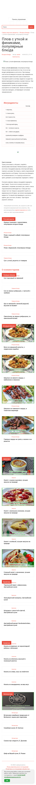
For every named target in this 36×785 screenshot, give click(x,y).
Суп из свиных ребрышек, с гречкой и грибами (17, 292)
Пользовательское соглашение (17, 767)
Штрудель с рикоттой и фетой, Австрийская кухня (14, 611)
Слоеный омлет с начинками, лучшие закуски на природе (17, 573)
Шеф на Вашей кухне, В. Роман (14, 753)
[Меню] (12, 23)
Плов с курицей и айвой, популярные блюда (17, 236)
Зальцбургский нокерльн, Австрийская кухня (17, 599)
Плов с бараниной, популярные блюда (17, 248)
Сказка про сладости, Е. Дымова (15, 741)
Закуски (6, 459)
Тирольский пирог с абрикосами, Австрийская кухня (15, 586)
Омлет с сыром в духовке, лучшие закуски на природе (16, 481)
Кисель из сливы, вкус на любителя (16, 672)
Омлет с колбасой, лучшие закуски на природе (17, 542)
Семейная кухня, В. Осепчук (13, 728)
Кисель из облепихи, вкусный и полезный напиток (15, 660)
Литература (7, 694)
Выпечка (6, 582)
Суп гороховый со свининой (13, 278)
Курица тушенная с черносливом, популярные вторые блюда (15, 223)
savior (18, 54)
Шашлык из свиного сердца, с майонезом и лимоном (14, 379)
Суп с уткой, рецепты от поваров (15, 261)
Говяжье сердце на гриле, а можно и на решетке (18, 440)
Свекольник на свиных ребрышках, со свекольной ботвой (17, 317)
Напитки (6, 643)
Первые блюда (8, 258)
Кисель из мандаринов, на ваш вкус (16, 684)
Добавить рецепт (18, 23)
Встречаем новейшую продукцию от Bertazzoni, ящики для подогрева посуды (16, 716)
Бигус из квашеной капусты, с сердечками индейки (14, 348)
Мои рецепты (25, 23)
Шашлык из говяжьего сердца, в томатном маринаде (15, 409)
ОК (7, 780)
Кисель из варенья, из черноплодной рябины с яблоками (17, 647)
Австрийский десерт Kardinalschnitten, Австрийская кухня (17, 624)
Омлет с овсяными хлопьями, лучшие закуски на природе (17, 512)
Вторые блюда (6, 54)
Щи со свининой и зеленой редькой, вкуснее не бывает (16, 305)
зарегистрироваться (21, 210)
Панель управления (19, 19)
